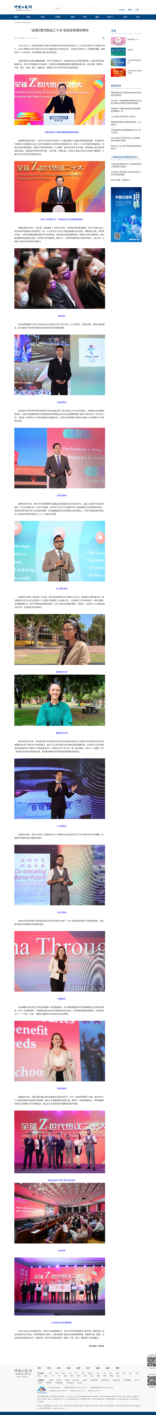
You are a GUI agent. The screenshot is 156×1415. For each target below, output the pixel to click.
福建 (117, 1373)
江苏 (104, 1373)
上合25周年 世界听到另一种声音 (123, 117)
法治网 (79, 1383)
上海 (97, 1373)
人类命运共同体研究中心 (125, 157)
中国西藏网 (127, 1380)
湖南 (45, 1376)
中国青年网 (94, 1380)
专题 (113, 30)
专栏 (85, 17)
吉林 (83, 1373)
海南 (65, 1376)
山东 (130, 1373)
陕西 (104, 1376)
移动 (130, 10)
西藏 (98, 1376)
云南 (91, 1376)
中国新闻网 (59, 1383)
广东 (52, 1376)
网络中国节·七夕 (132, 39)
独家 (107, 1368)
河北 (63, 1373)
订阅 (137, 10)
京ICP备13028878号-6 (94, 1391)
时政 (28, 17)
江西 (123, 1373)
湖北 (39, 1376)
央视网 (84, 1380)
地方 (125, 17)
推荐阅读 (116, 85)
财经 (68, 1368)
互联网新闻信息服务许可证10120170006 (75, 1387)
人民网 (51, 1380)
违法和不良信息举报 (54, 1387)
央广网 (137, 1380)
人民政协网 (70, 1383)
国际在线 (76, 1380)
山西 (69, 1373)
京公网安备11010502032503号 (58, 1391)
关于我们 (17, 1377)
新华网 (59, 1380)
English (122, 10)
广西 (58, 1376)
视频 (73, 17)
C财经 (57, 17)
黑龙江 (90, 1373)
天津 (56, 1373)
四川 (78, 1376)
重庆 (71, 1376)
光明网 (40, 1383)
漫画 (97, 17)
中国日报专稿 (26, 22)
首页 (16, 17)
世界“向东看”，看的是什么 (121, 180)
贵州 (85, 1376)
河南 (137, 1373)
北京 (50, 1373)
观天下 (110, 17)
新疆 (111, 1376)
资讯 (43, 17)
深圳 (118, 1376)
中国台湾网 (116, 1380)
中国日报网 (17, 22)
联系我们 (25, 1377)
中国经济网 (105, 1380)
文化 (138, 17)
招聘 (117, 1368)
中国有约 (130, 50)
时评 (49, 1368)
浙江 (110, 1373)
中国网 (67, 1380)
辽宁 (76, 1373)
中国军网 (49, 1383)
